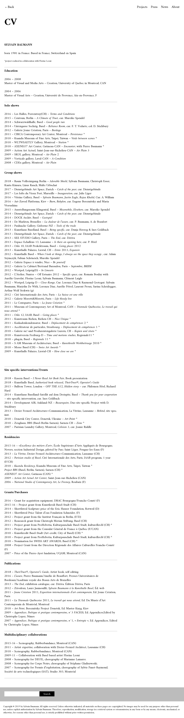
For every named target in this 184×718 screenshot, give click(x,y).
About (175, 7)
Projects (142, 7)
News (164, 7)
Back (11, 7)
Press (154, 7)
